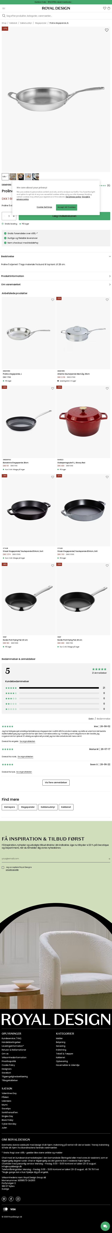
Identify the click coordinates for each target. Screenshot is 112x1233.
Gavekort (6, 1073)
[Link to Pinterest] (4, 1198)
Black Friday (7, 1120)
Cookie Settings (44, 207)
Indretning (61, 1050)
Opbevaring (62, 1061)
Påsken (5, 1097)
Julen (4, 1128)
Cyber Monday (9, 1124)
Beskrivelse (7, 256)
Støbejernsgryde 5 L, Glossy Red (71, 463)
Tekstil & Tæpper (64, 1054)
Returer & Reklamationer (14, 1050)
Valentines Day (9, 1093)
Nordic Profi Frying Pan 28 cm (69, 640)
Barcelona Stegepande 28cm (15, 463)
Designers (7, 1069)
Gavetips (6, 1109)
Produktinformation (12, 276)
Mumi (4, 1105)
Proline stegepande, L (12, 374)
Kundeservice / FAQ (11, 1038)
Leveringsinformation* (13, 1046)
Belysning (60, 1042)
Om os (5, 1054)
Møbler (59, 1038)
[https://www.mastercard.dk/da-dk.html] (5, 1209)
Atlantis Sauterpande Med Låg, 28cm (73, 374)
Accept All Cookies (67, 207)
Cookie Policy (8, 1065)
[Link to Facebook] (11, 1198)
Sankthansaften (10, 1112)
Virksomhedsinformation (14, 1057)
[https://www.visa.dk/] (13, 1209)
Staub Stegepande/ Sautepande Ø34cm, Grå (77, 551)
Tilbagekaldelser (10, 1080)
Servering (60, 1046)
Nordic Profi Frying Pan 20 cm (15, 640)
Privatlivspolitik (9, 1061)
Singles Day (7, 1116)
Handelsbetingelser (11, 1042)
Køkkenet (60, 1057)
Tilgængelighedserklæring (15, 1077)
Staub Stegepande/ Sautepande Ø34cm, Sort (23, 551)
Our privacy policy (73, 197)
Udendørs (6, 1101)
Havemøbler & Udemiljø (67, 1065)
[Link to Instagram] (18, 1198)
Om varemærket (11, 284)
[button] (104, 8)
